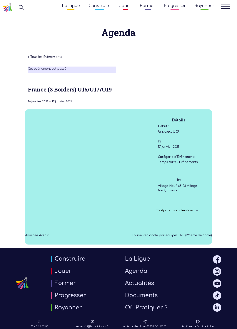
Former (147, 6)
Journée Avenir (37, 235)
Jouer (125, 6)
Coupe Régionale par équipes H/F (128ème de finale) (172, 235)
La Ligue (71, 6)
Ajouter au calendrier (177, 210)
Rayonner (204, 6)
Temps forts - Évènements (178, 162)
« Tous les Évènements (45, 57)
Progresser (175, 6)
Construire (100, 6)
